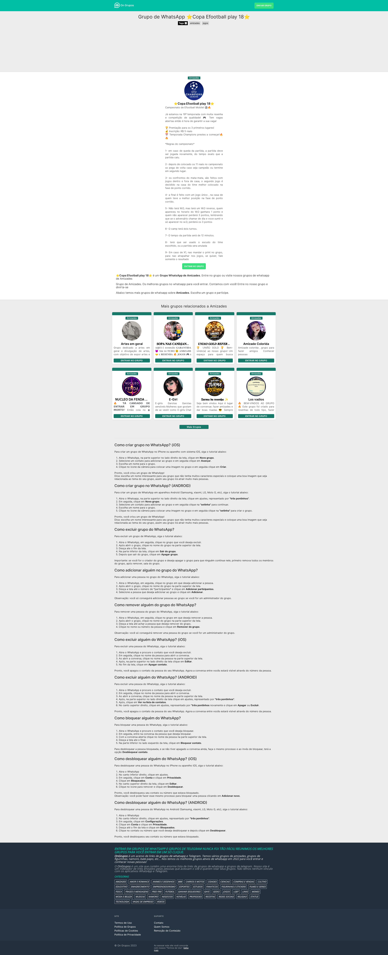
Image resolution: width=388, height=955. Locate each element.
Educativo (121, 886)
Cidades (212, 881)
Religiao (242, 896)
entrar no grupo (194, 266)
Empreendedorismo (164, 886)
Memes (255, 891)
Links (245, 891)
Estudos (197, 886)
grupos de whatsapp (172, 856)
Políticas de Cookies (126, 930)
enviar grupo (264, 5)
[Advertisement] (194, 48)
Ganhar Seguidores (189, 891)
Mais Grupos (194, 427)
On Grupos (127, 5)
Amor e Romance (139, 881)
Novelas (181, 896)
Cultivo (262, 881)
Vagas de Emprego (142, 901)
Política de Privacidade (127, 934)
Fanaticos (212, 886)
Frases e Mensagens (136, 891)
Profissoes (195, 896)
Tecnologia (122, 901)
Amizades (120, 881)
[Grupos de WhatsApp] (117, 5)
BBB (180, 881)
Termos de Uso (123, 922)
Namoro (153, 896)
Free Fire (157, 891)
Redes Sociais (226, 896)
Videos (160, 901)
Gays (206, 891)
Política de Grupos (125, 926)
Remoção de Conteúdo (167, 930)
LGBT (236, 891)
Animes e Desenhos (163, 881)
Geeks (216, 891)
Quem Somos (161, 926)
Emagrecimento (140, 886)
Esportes (184, 886)
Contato (158, 922)
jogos (205, 23)
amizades (195, 23)
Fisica (118, 891)
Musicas (140, 896)
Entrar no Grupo (132, 360)
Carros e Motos (195, 881)
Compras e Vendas (243, 881)
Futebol (169, 891)
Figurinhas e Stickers (233, 886)
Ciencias (225, 881)
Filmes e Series (257, 886)
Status (254, 896)
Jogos (226, 891)
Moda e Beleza (123, 896)
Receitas (210, 896)
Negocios (167, 896)
